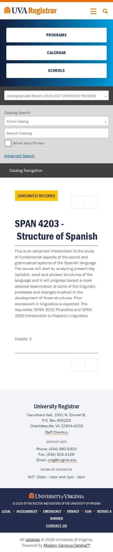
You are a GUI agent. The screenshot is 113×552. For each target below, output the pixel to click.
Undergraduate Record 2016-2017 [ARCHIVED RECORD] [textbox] (51, 95)
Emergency (52, 511)
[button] (93, 11)
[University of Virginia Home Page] (56, 495)
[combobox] (56, 95)
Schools (56, 70)
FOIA (88, 511)
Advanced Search (19, 155)
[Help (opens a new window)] (91, 202)
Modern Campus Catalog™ (67, 545)
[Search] (105, 133)
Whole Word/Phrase (28, 143)
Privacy (73, 511)
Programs (56, 34)
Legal (6, 511)
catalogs (32, 539)
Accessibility (27, 511)
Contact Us (56, 525)
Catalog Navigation (26, 170)
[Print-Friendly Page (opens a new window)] (79, 202)
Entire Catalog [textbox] (17, 121)
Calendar (56, 52)
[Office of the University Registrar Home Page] (30, 10)
